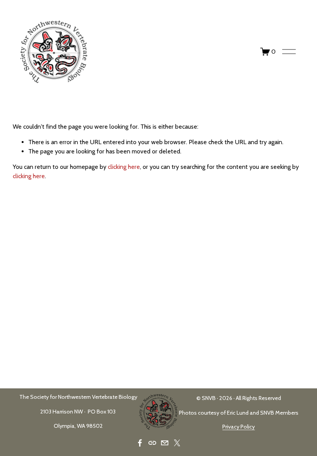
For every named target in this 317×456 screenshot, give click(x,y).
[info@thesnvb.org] (165, 443)
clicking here (124, 166)
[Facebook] (140, 443)
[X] (177, 443)
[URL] (152, 443)
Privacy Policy (238, 426)
